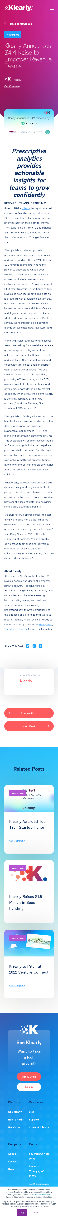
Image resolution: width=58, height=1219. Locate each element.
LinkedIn (9, 629)
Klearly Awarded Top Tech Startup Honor (27, 824)
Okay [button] (22, 1212)
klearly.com (45, 624)
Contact (34, 1144)
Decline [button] (35, 1212)
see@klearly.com (39, 1184)
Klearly (17, 79)
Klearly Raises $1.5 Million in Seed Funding (25, 902)
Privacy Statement (43, 1194)
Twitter (23, 629)
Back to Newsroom (21, 24)
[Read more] (44, 852)
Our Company (12, 86)
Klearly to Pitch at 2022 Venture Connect (28, 969)
